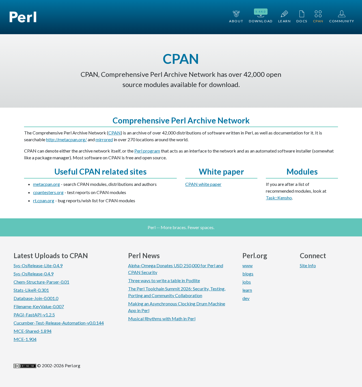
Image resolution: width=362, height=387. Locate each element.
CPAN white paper (203, 184)
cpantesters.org (48, 192)
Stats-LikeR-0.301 (31, 290)
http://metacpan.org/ (66, 139)
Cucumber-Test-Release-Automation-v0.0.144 (59, 322)
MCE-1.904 (25, 339)
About (236, 21)
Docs (301, 21)
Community (341, 21)
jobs (246, 281)
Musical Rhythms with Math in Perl (161, 318)
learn (247, 290)
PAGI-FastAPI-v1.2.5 (34, 314)
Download (260, 16)
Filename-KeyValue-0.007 (39, 306)
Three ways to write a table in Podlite (164, 280)
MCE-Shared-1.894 (32, 331)
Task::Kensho (279, 197)
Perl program (147, 150)
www (247, 265)
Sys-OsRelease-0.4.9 (33, 273)
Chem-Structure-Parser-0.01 (41, 281)
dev (245, 298)
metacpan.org (46, 184)
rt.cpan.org (43, 200)
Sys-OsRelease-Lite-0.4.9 (38, 265)
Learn (284, 21)
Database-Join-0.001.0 (36, 298)
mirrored (104, 139)
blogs (247, 273)
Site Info (308, 265)
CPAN (318, 21)
